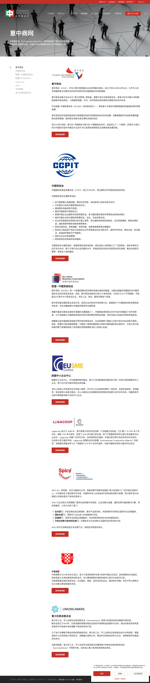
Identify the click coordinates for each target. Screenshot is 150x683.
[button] (60, 134)
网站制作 (79, 680)
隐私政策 (117, 678)
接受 (102, 674)
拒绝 (120, 674)
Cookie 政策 (70, 680)
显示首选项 (138, 674)
